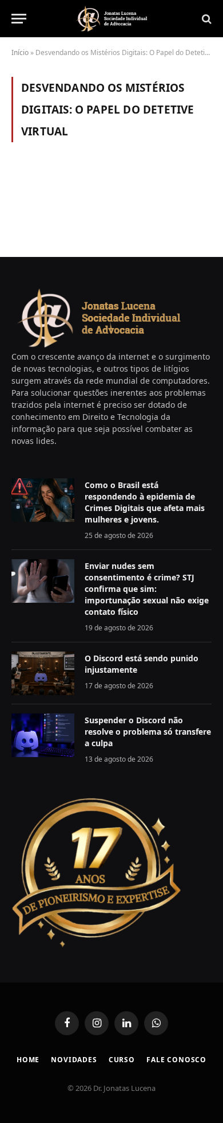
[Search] (206, 19)
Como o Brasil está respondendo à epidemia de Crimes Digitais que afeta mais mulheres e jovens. (145, 502)
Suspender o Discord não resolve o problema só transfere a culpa (148, 731)
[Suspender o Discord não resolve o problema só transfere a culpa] (42, 735)
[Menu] (18, 19)
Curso (122, 1059)
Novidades (74, 1059)
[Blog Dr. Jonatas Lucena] (111, 18)
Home (28, 1059)
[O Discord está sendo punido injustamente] (42, 673)
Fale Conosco (176, 1059)
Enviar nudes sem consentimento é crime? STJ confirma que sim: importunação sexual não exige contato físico (147, 588)
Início (20, 52)
